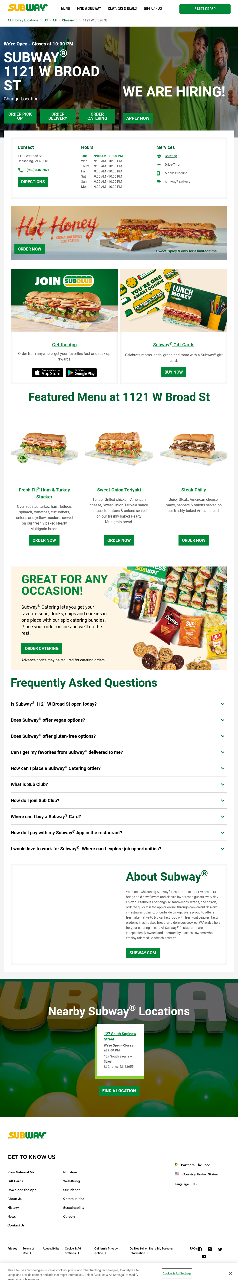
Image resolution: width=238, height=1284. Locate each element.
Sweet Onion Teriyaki (119, 490)
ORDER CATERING (42, 648)
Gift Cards (153, 8)
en (185, 1184)
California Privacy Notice (106, 1250)
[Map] (63, 914)
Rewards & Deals (122, 8)
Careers (69, 1216)
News (11, 1216)
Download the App (21, 1190)
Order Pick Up (20, 116)
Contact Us (16, 1225)
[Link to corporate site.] (27, 1150)
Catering (171, 156)
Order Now (29, 249)
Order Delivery (57, 116)
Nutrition (70, 1172)
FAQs (193, 1248)
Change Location (21, 99)
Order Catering (97, 116)
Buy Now (174, 372)
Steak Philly (193, 490)
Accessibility (51, 1248)
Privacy (12, 1248)
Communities (73, 1199)
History (13, 1207)
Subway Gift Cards (173, 344)
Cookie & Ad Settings (73, 1250)
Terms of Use (28, 1250)
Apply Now (137, 118)
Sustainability (74, 1207)
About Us (14, 1199)
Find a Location (119, 1090)
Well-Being (71, 1181)
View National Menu (22, 1172)
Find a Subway (89, 8)
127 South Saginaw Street (120, 1036)
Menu (65, 8)
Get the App (64, 344)
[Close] (230, 1273)
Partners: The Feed (195, 1165)
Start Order (205, 9)
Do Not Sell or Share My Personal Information (151, 1250)
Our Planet (71, 1190)
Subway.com (142, 952)
